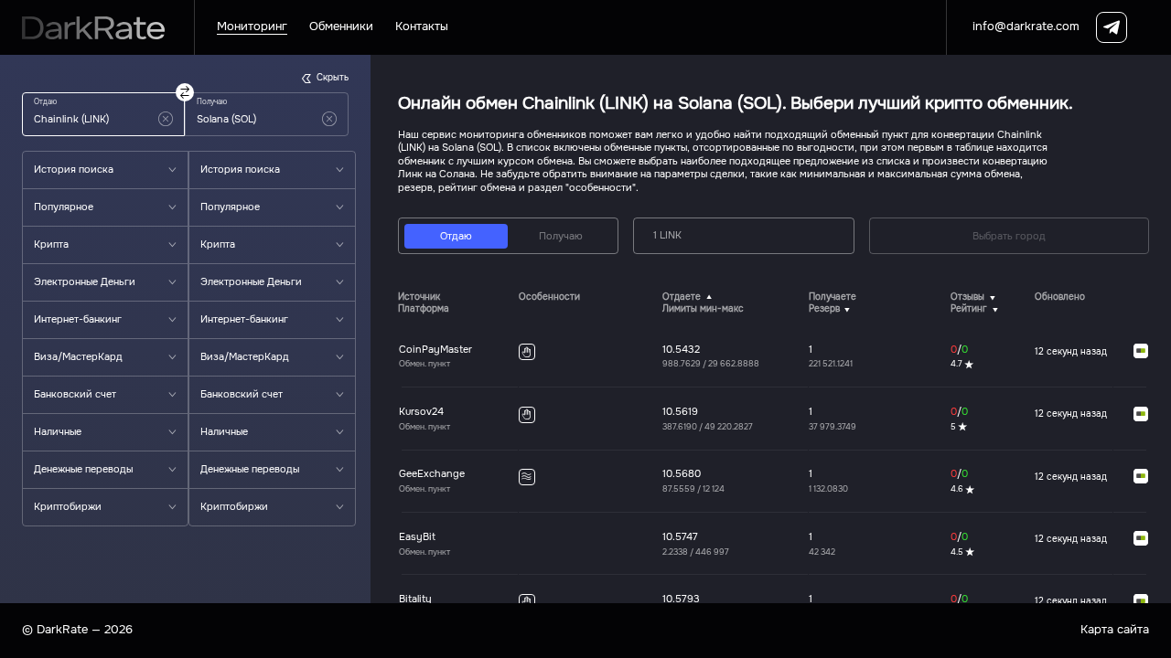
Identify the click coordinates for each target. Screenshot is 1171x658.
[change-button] (185, 92)
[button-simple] (165, 118)
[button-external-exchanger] (1140, 352)
